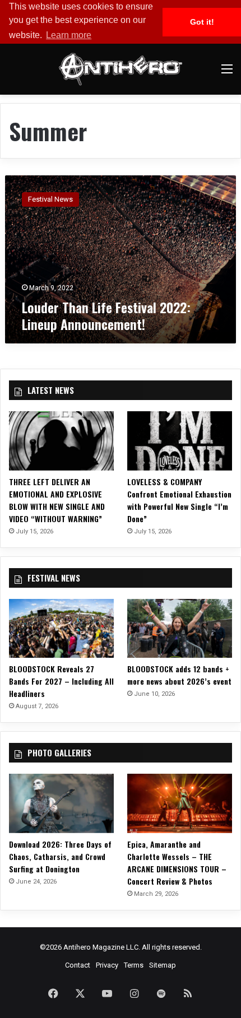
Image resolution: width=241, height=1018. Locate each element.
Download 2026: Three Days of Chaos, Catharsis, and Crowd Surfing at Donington (60, 856)
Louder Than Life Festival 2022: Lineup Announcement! (106, 315)
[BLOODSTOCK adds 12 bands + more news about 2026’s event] (179, 628)
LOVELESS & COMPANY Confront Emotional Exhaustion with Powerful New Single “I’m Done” (179, 500)
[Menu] (227, 73)
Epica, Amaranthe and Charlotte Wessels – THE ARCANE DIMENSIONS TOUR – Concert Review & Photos (176, 862)
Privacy (107, 965)
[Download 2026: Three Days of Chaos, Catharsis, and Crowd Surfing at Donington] (61, 803)
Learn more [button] (68, 35)
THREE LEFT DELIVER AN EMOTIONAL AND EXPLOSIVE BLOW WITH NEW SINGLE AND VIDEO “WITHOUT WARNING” (57, 500)
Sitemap (162, 965)
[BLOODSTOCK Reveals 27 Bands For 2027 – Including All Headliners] (61, 628)
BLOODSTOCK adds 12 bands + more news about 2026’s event (179, 675)
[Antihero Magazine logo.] (120, 69)
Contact (77, 965)
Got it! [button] (202, 21)
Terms (133, 965)
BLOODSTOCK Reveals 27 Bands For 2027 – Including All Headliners (61, 681)
